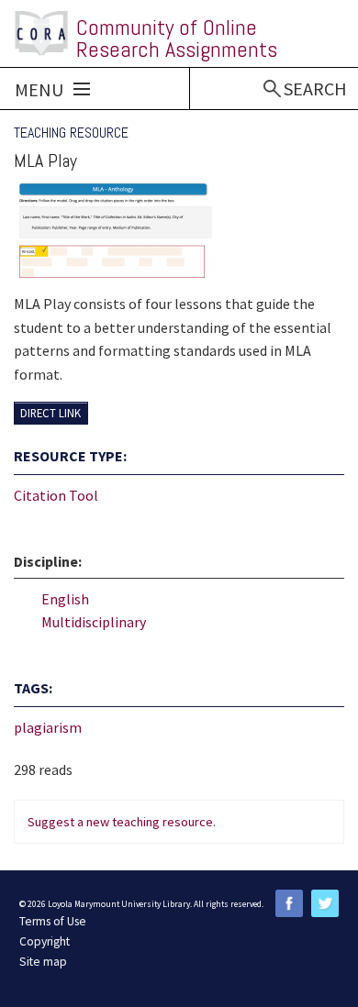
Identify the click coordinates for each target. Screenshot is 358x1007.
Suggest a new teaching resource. (122, 821)
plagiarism (48, 727)
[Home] (41, 33)
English (65, 599)
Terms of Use (52, 921)
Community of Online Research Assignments (176, 38)
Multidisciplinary (93, 622)
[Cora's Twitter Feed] (325, 903)
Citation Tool (56, 495)
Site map (43, 961)
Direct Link (50, 413)
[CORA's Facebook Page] (289, 903)
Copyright (44, 941)
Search (315, 88)
